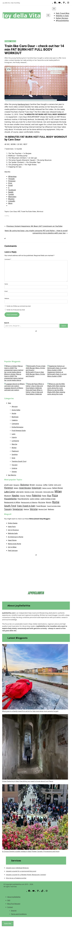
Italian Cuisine (46, 488)
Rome (55, 502)
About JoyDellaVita (13, 897)
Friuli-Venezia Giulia (19, 430)
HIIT (19, 211)
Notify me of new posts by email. (16, 310)
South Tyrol (10, 505)
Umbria (14, 468)
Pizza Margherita (23, 499)
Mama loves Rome (14, 544)
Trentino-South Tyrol (19, 461)
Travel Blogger (41, 506)
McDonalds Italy (48, 492)
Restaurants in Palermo (29, 502)
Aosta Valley (16, 410)
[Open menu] (48, 15)
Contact (10, 907)
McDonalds (38, 492)
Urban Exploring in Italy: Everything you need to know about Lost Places (27, 781)
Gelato (16, 488)
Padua (28, 496)
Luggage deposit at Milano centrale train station (13, 389)
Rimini (48, 502)
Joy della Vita (22, 15)
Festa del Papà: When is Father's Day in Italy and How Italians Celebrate (34, 392)
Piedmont (15, 451)
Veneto (14, 472)
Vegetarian (18, 509)
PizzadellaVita (10, 498)
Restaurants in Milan (12, 502)
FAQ (8, 900)
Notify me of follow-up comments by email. (19, 306)
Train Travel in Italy (26, 505)
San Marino (12, 475)
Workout (40, 211)
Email (6, 291)
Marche (14, 444)
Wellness (51, 509)
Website (6, 298)
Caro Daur (13, 211)
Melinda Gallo (13, 533)
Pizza (55, 495)
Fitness (7, 41)
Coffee (45, 485)
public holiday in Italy (48, 499)
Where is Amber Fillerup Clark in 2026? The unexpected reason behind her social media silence (13, 377)
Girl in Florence (13, 530)
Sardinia (15, 454)
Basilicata (15, 417)
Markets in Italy (29, 492)
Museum (7, 496)
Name (6, 284)
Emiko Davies (12, 523)
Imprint (13, 911)
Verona (34, 509)
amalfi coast (8, 485)
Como (50, 485)
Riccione (41, 502)
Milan (58, 491)
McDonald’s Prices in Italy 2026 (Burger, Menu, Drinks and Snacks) (35, 374)
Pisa (49, 495)
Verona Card (42, 509)
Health (13, 41)
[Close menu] (54, 8)
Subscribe (7, 924)
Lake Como (9, 491)
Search (64, 326)
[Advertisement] (36, 345)
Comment (7, 259)
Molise (14, 448)
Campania (15, 424)
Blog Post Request (13, 904)
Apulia (14, 413)
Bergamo (17, 485)
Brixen (32, 485)
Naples (15, 495)
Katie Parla (12, 527)
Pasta (44, 496)
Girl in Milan (12, 547)
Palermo (36, 495)
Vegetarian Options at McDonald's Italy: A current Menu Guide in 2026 (57, 374)
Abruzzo (15, 406)
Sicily (13, 458)
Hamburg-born (23, 104)
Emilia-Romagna (17, 427)
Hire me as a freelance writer (16, 878)
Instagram (36, 487)
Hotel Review (25, 487)
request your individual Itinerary (17, 868)
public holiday (35, 499)
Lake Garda (20, 492)
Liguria (14, 437)
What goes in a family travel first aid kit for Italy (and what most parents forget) (30, 711)
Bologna (24, 484)
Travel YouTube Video (28, 211)
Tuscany (14, 465)
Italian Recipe (57, 488)
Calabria (15, 420)
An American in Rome (15, 537)
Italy (9, 403)
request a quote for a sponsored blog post (21, 871)
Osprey (22, 496)
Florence (8, 487)
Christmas (39, 485)
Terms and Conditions (19, 914)
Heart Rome (12, 540)
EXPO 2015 (57, 485)
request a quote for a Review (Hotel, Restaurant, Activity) (26, 875)
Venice (26, 509)
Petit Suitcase (13, 550)
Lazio (13, 434)
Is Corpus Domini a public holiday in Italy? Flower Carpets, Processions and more (30, 851)
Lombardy (15, 441)
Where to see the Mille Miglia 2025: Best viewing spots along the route (56, 392)
